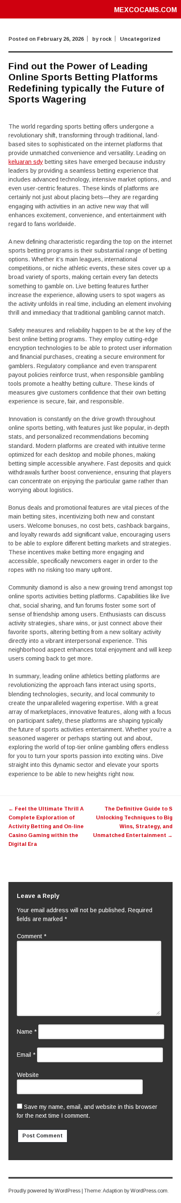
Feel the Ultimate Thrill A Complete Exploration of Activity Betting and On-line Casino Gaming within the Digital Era (46, 826)
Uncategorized (140, 39)
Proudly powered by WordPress (44, 1191)
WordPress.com (149, 1191)
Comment (31, 936)
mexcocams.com (145, 9)
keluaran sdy (25, 161)
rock (106, 39)
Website (28, 1074)
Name (27, 1031)
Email (26, 1054)
